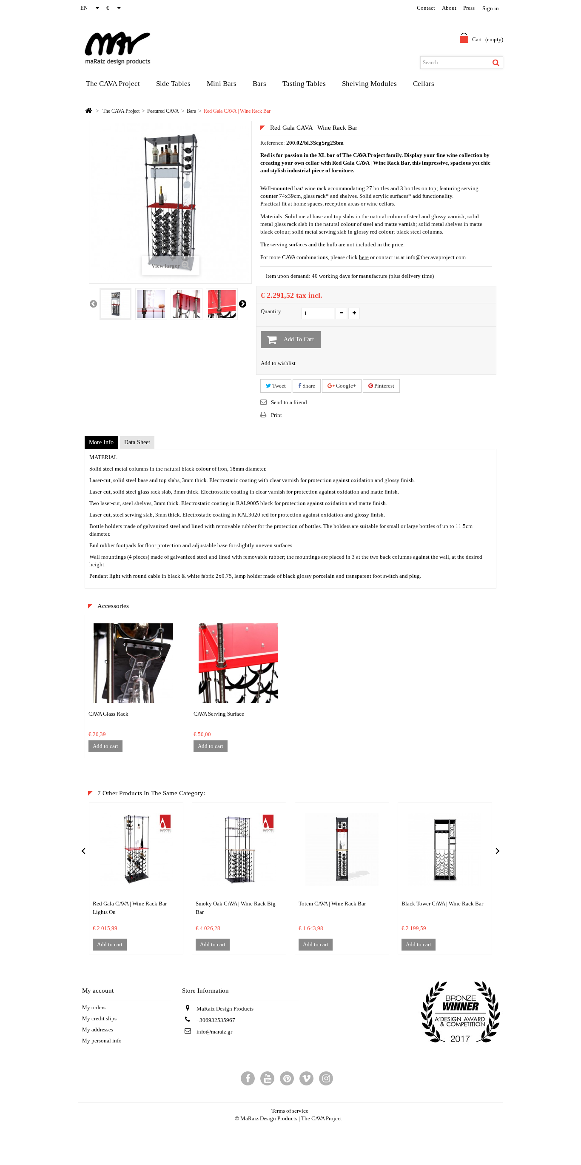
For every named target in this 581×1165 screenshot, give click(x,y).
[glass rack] (133, 662)
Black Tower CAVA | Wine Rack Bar (442, 903)
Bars (259, 84)
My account (98, 990)
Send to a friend (289, 402)
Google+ (345, 386)
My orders (93, 1007)
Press (469, 8)
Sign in (490, 8)
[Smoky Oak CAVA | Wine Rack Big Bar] (239, 849)
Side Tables (173, 84)
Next (242, 303)
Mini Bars (221, 84)
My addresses (97, 1029)
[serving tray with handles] (238, 662)
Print (276, 415)
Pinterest (383, 386)
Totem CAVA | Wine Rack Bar (332, 903)
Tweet (278, 386)
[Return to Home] (88, 111)
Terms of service (289, 1111)
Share (308, 386)
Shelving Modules (369, 84)
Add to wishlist (278, 363)
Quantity (271, 311)
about (449, 8)
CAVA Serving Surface (219, 714)
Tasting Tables (304, 84)
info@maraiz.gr (214, 1031)
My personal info (102, 1040)
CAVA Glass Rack (108, 714)
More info (101, 442)
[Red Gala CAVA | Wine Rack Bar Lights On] (136, 849)
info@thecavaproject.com (436, 257)
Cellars (423, 84)
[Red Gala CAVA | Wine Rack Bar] (115, 304)
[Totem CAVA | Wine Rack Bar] (342, 849)
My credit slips (99, 1018)
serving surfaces (289, 244)
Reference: (272, 143)
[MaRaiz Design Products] (106, 47)
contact (426, 8)
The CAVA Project (113, 84)
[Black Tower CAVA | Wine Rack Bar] (445, 849)
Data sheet (137, 442)
